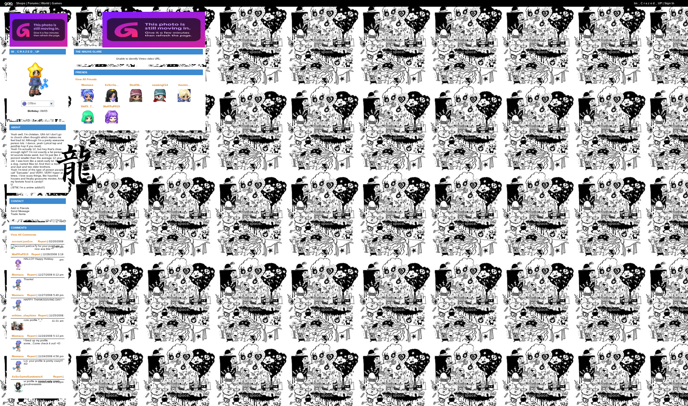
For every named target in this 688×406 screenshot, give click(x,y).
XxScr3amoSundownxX (27, 376)
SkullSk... (136, 84)
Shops (20, 3)
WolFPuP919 (20, 254)
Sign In (669, 3)
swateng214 (160, 84)
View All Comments (23, 234)
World (45, 3)
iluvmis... (184, 84)
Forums (33, 3)
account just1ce (22, 241)
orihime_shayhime (24, 315)
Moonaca (18, 274)
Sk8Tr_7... (87, 106)
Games (57, 3)
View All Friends (86, 79)
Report (42, 241)
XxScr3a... (112, 84)
